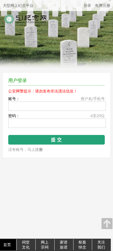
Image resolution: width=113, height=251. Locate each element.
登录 (87, 5)
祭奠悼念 (82, 244)
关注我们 (101, 244)
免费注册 (102, 5)
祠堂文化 (26, 244)
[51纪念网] (28, 28)
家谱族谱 (63, 244)
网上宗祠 (45, 244)
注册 (39, 149)
